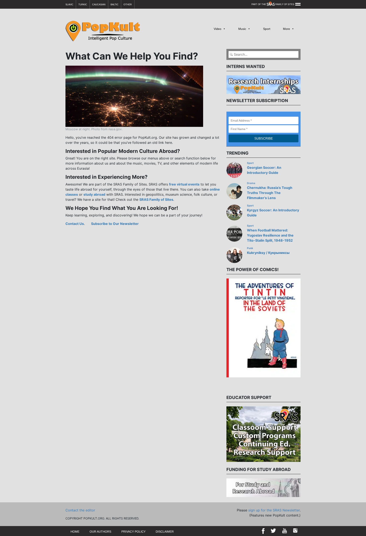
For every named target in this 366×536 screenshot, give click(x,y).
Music (242, 28)
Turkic (82, 4)
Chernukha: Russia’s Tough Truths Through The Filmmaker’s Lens (269, 193)
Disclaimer (165, 531)
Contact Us (74, 224)
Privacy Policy (133, 531)
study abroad (94, 194)
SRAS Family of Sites (156, 199)
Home (75, 531)
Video (217, 28)
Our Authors (100, 531)
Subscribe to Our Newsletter (115, 224)
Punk (250, 248)
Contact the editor (80, 510)
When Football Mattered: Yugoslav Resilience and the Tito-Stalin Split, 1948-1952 (270, 235)
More (286, 28)
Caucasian (98, 4)
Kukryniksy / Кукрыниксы (268, 253)
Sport (266, 28)
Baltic (114, 4)
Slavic (69, 4)
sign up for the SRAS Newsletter (274, 510)
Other (127, 4)
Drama (251, 183)
